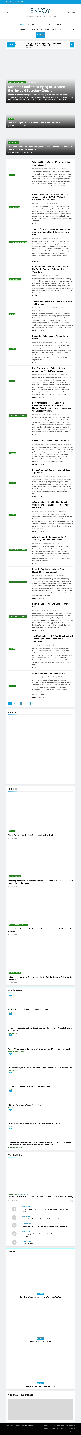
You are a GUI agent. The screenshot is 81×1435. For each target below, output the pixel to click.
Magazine (45, 30)
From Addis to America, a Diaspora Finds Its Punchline (41, 1219)
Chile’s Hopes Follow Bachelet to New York (51, 440)
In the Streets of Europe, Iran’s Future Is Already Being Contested (45, 1226)
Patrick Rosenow (15, 126)
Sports (12, 649)
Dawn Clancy (38, 203)
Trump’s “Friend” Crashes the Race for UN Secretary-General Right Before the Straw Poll (43, 44)
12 (27, 703)
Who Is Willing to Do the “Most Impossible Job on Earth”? (34, 123)
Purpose (24, 30)
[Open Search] (70, 29)
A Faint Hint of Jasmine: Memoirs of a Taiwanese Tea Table (40, 1297)
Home (22, 24)
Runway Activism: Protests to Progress (40, 1386)
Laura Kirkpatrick (39, 476)
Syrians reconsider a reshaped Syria (48, 673)
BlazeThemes (28, 1426)
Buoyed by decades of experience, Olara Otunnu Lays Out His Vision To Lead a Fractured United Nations (50, 197)
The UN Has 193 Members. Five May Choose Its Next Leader (29, 1086)
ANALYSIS (13, 349)
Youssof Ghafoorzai (40, 374)
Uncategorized (15, 279)
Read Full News (37, 189)
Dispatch (13, 453)
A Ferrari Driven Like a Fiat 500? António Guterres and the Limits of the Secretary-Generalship (51, 505)
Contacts (56, 30)
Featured (42, 24)
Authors (34, 30)
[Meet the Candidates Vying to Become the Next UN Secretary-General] (40, 77)
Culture (31, 24)
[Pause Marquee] (72, 44)
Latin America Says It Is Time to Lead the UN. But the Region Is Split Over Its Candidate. (51, 269)
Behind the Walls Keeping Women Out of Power (25, 1105)
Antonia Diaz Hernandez (41, 444)
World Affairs (55, 24)
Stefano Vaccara (39, 511)
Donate (40, 35)
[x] (10, 12)
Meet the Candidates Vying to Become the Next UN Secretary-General (36, 89)
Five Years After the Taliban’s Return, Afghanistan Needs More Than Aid (34, 1124)
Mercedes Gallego (40, 342)
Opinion (11, 119)
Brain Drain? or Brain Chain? (40, 1342)
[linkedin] (7, 12)
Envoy (36, 238)
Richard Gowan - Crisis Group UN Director (47, 308)
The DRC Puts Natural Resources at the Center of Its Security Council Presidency (40, 1197)
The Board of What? (29, 1244)
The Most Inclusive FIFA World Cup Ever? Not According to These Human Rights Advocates (52, 639)
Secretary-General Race (17, 82)
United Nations (14, 142)
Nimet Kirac (37, 677)
